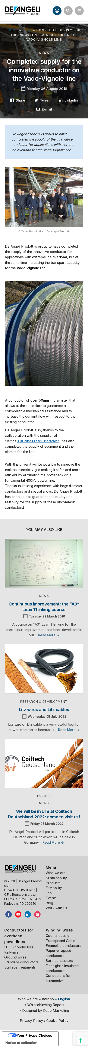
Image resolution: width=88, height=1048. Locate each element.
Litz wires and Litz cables (44, 709)
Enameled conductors (63, 945)
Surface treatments (20, 967)
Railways (11, 952)
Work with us (56, 908)
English (64, 999)
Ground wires (15, 957)
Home (13, 30)
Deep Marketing (56, 1010)
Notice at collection (21, 1043)
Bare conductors (59, 960)
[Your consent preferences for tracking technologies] (80, 1040)
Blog (27, 30)
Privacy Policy (31, 1020)
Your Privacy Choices (34, 1035)
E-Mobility (54, 888)
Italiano (48, 999)
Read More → (48, 635)
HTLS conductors (18, 947)
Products (53, 883)
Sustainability (56, 878)
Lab (49, 893)
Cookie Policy (57, 1020)
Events (51, 898)
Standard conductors (21, 962)
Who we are (56, 873)
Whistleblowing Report (45, 1005)
